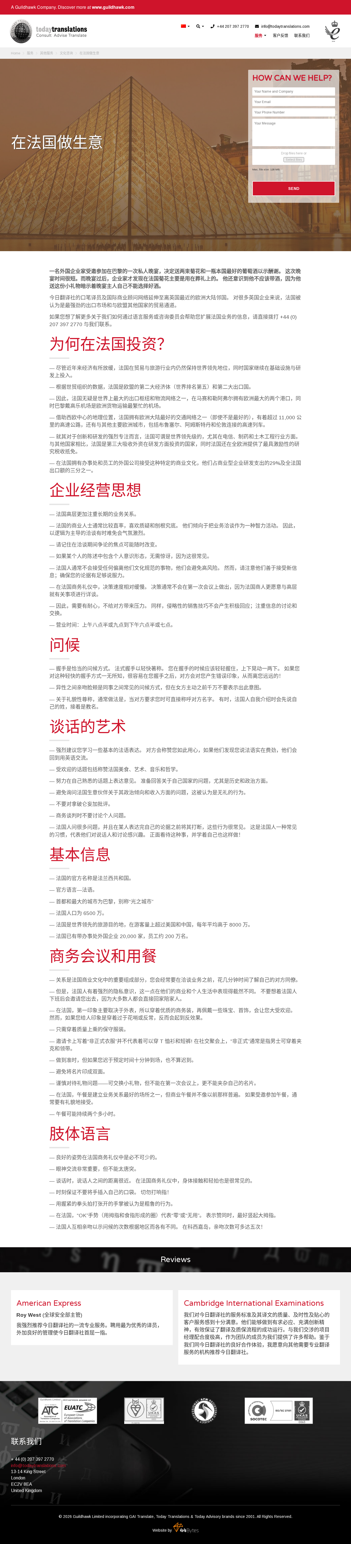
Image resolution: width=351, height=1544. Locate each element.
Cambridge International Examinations (254, 1303)
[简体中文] (185, 26)
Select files (294, 160)
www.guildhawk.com (113, 7)
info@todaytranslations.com (38, 1465)
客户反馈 (280, 35)
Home (15, 53)
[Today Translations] (48, 31)
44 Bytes (186, 1527)
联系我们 (302, 35)
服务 (259, 35)
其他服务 (46, 53)
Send (293, 188)
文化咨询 (66, 53)
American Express (48, 1303)
